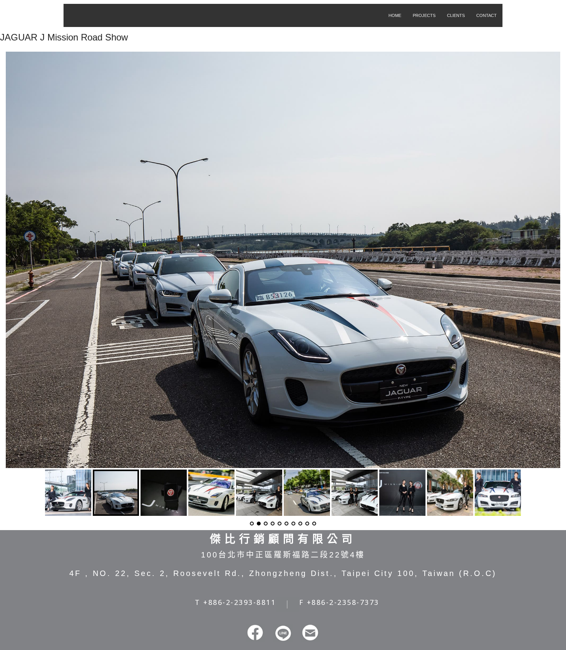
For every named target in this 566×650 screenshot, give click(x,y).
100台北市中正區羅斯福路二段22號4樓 (283, 555)
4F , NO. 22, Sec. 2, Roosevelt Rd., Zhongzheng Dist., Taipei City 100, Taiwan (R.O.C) (283, 573)
